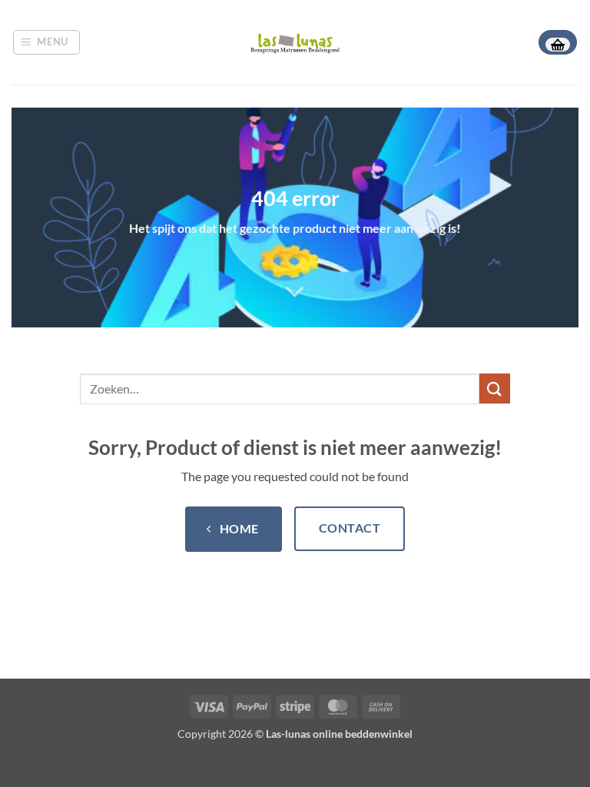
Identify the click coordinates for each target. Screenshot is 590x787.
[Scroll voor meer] (295, 292)
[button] (47, 42)
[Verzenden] (494, 388)
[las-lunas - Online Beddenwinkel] (295, 42)
